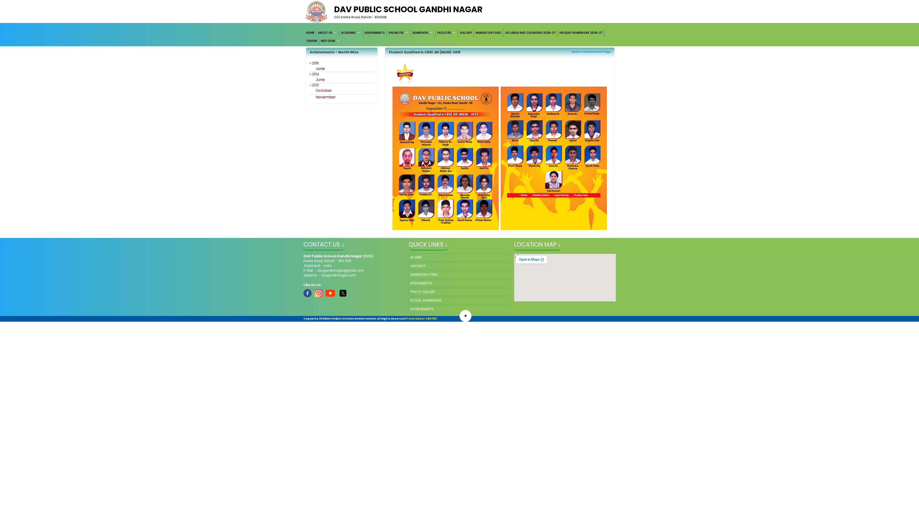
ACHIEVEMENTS (422, 309)
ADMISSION (420, 33)
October (324, 90)
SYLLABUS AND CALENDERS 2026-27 (530, 33)
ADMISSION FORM (423, 274)
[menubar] (460, 37)
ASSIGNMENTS (374, 33)
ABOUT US (325, 33)
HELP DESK (328, 41)
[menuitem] (310, 33)
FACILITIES (444, 33)
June (320, 68)
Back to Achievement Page (591, 52)
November (326, 97)
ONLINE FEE (395, 33)
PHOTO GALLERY (422, 292)
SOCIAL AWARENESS (425, 300)
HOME (310, 33)
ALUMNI (415, 257)
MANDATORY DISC (488, 33)
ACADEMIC (348, 33)
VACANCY (418, 266)
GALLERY (466, 33)
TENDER (311, 41)
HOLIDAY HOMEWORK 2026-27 (581, 33)
